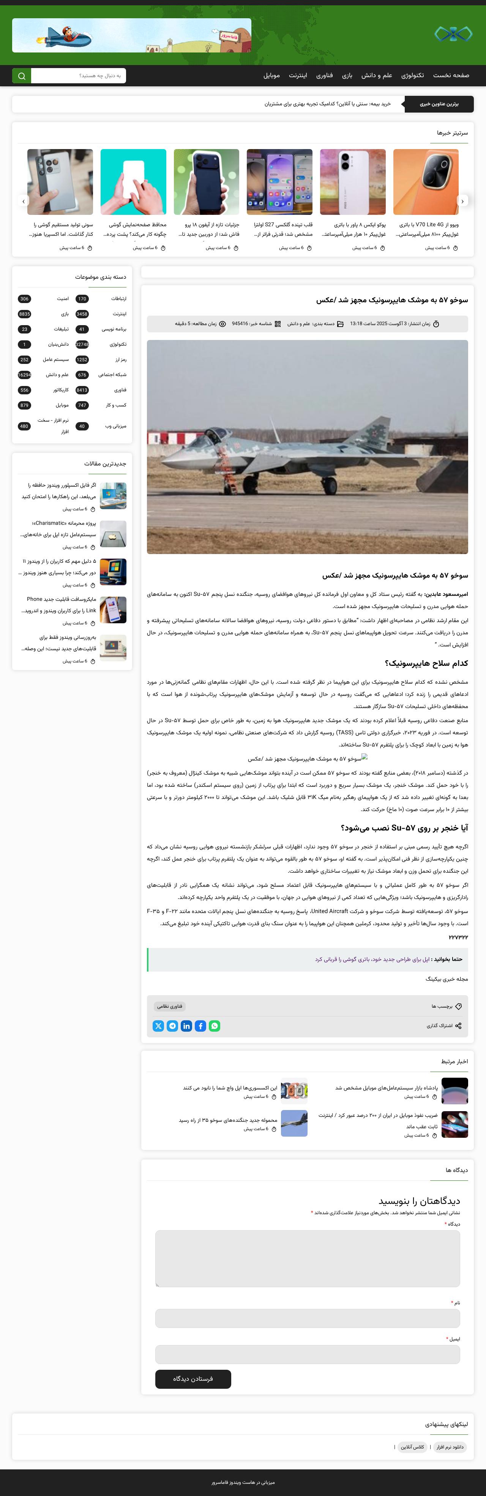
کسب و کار (102, 405)
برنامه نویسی (102, 329)
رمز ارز (101, 360)
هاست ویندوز (242, 1482)
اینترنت (298, 76)
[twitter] (158, 1026)
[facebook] (200, 1026)
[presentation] (462, 200)
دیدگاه (452, 1224)
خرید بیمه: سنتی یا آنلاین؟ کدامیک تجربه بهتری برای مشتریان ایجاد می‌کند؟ (313, 104)
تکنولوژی (412, 76)
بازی (347, 76)
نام (455, 1303)
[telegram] (172, 1026)
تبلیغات (45, 329)
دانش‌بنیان (46, 344)
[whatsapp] (214, 1026)
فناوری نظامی (169, 1006)
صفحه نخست (451, 76)
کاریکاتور (45, 390)
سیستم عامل (45, 360)
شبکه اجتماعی (102, 375)
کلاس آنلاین (412, 1447)
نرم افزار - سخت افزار (44, 426)
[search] (21, 75)
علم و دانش (376, 76)
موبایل (272, 76)
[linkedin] (186, 1026)
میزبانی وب (102, 426)
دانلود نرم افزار (450, 1447)
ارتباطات (102, 299)
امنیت (45, 299)
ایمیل (453, 1339)
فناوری (324, 76)
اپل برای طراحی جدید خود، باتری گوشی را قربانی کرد (372, 959)
